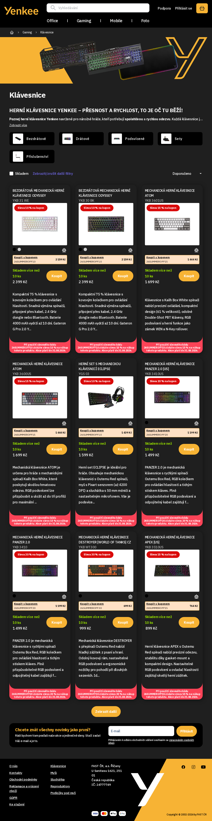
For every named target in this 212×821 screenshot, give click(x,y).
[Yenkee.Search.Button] (54, 7)
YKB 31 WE (21, 200)
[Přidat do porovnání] (64, 249)
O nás (13, 766)
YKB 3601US (154, 200)
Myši (54, 773)
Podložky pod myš (63, 793)
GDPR (13, 798)
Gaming (84, 20)
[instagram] (193, 767)
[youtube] (203, 767)
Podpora (164, 8)
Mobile (116, 20)
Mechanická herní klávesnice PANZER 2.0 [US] (170, 366)
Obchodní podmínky (23, 779)
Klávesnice (58, 766)
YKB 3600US (22, 374)
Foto (145, 20)
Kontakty (15, 773)
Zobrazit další (106, 711)
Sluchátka (58, 779)
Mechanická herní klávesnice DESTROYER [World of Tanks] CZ (105, 539)
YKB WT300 (87, 547)
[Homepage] (21, 15)
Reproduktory (60, 786)
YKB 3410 (20, 547)
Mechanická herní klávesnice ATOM (170, 193)
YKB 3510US (154, 547)
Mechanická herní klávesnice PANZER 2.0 (38, 539)
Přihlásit (186, 731)
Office (52, 20)
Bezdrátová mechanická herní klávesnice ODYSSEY (38, 193)
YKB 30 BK (86, 200)
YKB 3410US (154, 374)
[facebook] (183, 767)
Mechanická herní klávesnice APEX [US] (170, 539)
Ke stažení (16, 804)
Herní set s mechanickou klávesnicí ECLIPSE (99, 366)
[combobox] (187, 174)
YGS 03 (84, 374)
